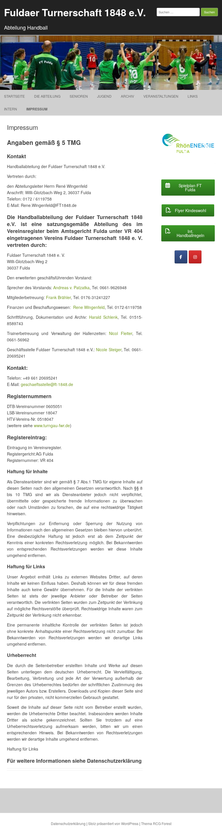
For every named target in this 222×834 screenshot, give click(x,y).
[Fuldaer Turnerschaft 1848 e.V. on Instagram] (195, 256)
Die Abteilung (47, 96)
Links (193, 96)
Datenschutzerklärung (68, 823)
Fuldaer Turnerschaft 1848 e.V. (75, 12)
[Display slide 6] (185, 157)
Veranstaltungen (160, 96)
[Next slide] (205, 147)
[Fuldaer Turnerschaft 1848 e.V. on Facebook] (181, 256)
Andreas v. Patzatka (71, 287)
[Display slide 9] (181, 161)
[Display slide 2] (185, 152)
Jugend (104, 96)
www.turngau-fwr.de (52, 425)
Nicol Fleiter (120, 333)
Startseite (14, 96)
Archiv (127, 96)
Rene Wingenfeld (89, 307)
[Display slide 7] (194, 157)
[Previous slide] (171, 147)
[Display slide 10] (190, 161)
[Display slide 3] (194, 152)
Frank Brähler (58, 297)
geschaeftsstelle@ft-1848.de (47, 384)
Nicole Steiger (108, 349)
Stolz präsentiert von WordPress (113, 823)
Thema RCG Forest (156, 823)
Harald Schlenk (103, 317)
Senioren (79, 96)
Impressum (36, 109)
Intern (10, 108)
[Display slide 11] (199, 161)
